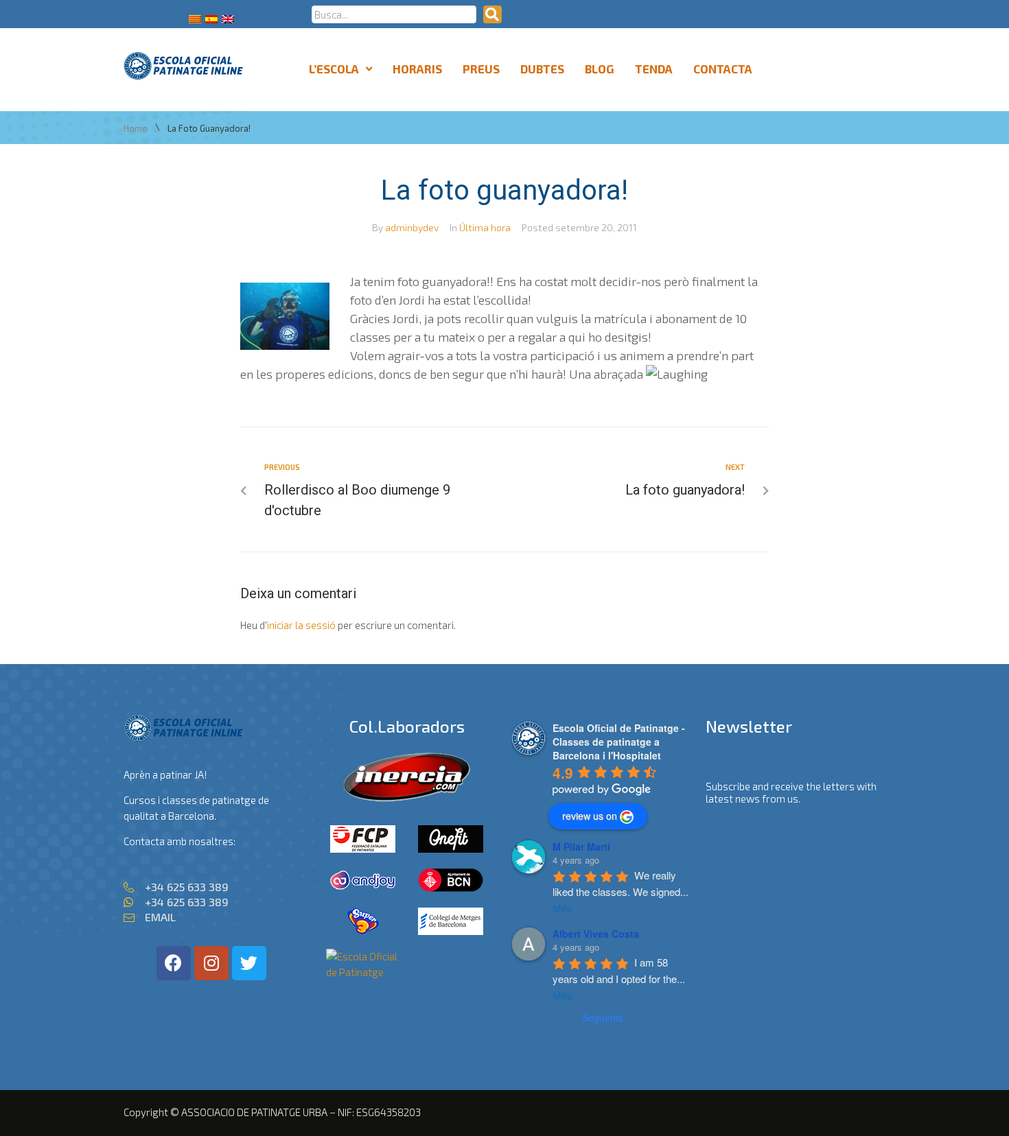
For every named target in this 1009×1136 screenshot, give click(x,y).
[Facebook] (173, 963)
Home (136, 128)
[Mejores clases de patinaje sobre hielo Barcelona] (363, 972)
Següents (602, 1017)
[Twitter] (249, 963)
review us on (589, 816)
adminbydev (412, 227)
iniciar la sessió (301, 625)
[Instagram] (211, 963)
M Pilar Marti (581, 846)
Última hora (485, 227)
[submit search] (492, 14)
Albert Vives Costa (596, 933)
